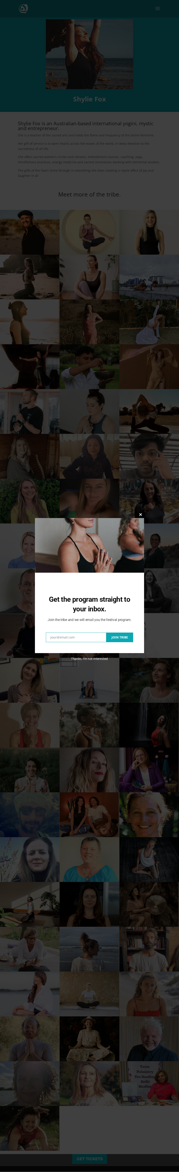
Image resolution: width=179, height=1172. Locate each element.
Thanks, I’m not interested (89, 659)
